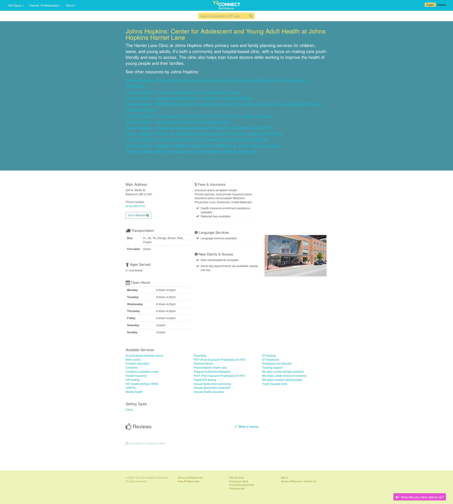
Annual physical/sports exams (144, 355)
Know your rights (238, 481)
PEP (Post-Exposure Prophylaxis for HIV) (220, 360)
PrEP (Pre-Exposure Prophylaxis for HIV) (219, 376)
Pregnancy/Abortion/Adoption (212, 372)
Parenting (200, 355)
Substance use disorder (277, 363)
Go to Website (137, 215)
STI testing (269, 355)
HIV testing (132, 380)
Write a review (248, 426)
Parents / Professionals (44, 5)
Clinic (129, 410)
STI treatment (270, 360)
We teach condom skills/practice (282, 380)
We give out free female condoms (283, 372)
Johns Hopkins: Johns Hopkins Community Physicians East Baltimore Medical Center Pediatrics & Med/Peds (217, 83)
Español (442, 4)
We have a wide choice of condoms (284, 376)
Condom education (138, 363)
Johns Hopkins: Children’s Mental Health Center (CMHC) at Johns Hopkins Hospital (203, 145)
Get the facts (236, 477)
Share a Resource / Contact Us (298, 481)
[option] (442, 5)
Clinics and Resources (189, 477)
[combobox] (430, 5)
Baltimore (226, 8)
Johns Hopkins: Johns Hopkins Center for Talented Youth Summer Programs (197, 139)
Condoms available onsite (142, 372)
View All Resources (188, 481)
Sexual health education (209, 392)
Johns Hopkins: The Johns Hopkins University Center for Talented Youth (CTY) (199, 128)
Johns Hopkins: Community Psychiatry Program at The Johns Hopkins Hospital (199, 116)
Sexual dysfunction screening (212, 384)
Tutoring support (272, 367)
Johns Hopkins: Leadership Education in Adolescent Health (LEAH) (188, 98)
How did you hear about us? (422, 496)
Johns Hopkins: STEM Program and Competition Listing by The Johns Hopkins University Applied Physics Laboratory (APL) (224, 107)
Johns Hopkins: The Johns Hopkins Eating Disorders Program (183, 92)
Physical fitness (203, 363)
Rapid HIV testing (205, 380)
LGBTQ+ (131, 388)
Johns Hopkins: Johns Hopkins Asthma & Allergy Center (178, 122)
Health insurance (136, 376)
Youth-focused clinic (274, 384)
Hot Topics (15, 5)
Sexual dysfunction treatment (212, 388)
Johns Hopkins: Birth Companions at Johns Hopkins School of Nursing (191, 151)
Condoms (132, 367)
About (70, 5)
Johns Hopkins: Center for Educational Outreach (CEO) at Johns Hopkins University (204, 133)
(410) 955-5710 (135, 206)
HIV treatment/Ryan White (142, 384)
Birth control (133, 360)
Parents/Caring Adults (241, 485)
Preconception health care (210, 367)
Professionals (236, 488)
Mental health (134, 392)
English (430, 4)
